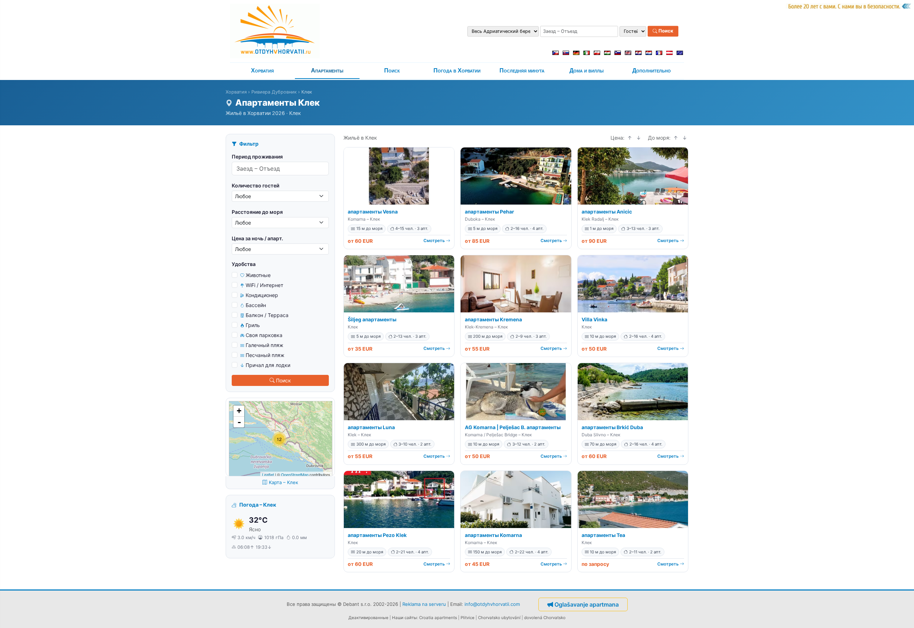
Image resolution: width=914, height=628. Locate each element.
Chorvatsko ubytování (499, 617)
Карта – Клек (283, 482)
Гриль (253, 325)
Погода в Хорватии (457, 70)
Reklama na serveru (424, 604)
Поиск (665, 31)
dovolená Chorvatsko (545, 617)
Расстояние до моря (257, 212)
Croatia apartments (438, 617)
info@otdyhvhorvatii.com (492, 604)
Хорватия (262, 70)
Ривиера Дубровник (274, 92)
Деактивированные (368, 617)
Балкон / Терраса (267, 315)
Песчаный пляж (265, 355)
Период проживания (257, 157)
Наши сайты (404, 617)
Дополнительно (651, 70)
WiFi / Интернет (264, 285)
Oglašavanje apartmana (586, 604)
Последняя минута (521, 70)
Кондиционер (262, 295)
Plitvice (467, 617)
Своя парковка (264, 335)
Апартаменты (327, 70)
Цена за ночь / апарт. (257, 238)
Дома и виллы (586, 70)
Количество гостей (255, 185)
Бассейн (256, 305)
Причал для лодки (268, 365)
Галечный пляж (264, 345)
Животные (258, 275)
